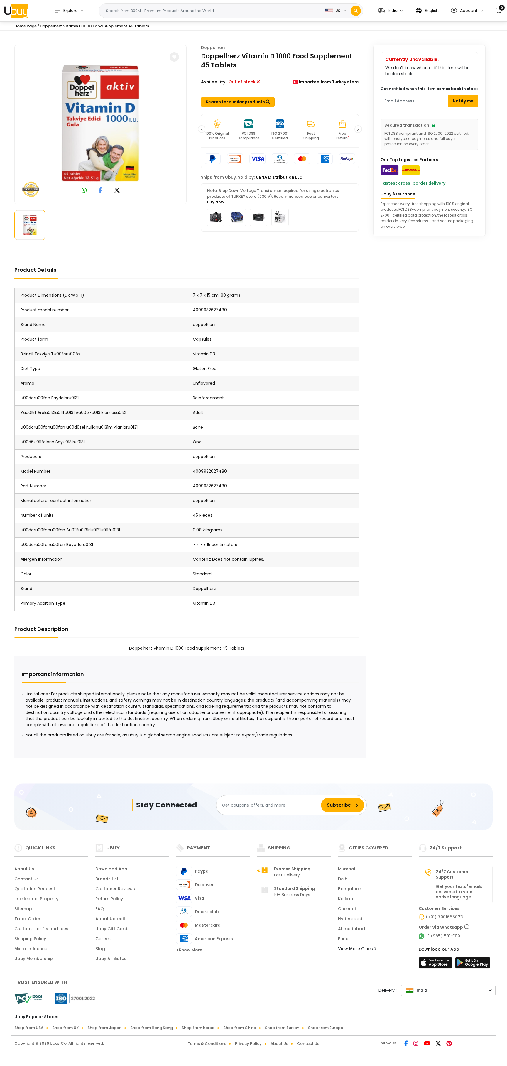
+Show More (189, 950)
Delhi (343, 879)
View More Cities (356, 949)
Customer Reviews (115, 889)
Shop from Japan (104, 1027)
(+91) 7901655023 (444, 917)
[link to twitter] (117, 190)
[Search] (356, 11)
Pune (343, 939)
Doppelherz (213, 47)
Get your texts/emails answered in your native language (459, 892)
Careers (104, 939)
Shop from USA (28, 1027)
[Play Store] (472, 964)
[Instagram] (416, 1044)
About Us (24, 869)
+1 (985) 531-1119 (442, 936)
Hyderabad (350, 919)
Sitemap (23, 909)
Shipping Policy (30, 939)
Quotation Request (34, 889)
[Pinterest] (449, 1044)
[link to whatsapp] (84, 190)
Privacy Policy (248, 1043)
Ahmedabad (351, 929)
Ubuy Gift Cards (112, 929)
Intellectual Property (36, 899)
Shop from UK (65, 1027)
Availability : (214, 82)
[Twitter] (438, 1044)
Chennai (347, 909)
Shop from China (239, 1027)
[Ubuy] (16, 11)
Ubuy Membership (33, 959)
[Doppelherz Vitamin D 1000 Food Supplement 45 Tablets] (100, 123)
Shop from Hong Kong (151, 1027)
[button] (390, 10)
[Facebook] (406, 1044)
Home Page (25, 26)
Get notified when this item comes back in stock (429, 89)
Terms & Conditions (207, 1043)
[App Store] (436, 964)
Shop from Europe (325, 1027)
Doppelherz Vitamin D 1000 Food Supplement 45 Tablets (94, 26)
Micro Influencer (31, 949)
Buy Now (215, 202)
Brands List (107, 879)
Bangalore (349, 889)
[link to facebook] (100, 190)
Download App (111, 869)
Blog (100, 949)
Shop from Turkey (282, 1027)
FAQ (99, 909)
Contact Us (26, 879)
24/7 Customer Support (452, 874)
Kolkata (346, 899)
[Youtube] (427, 1044)
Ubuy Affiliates (110, 959)
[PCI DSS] (28, 998)
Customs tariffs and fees (41, 929)
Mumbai (346, 869)
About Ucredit (110, 919)
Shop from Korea (198, 1027)
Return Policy (109, 899)
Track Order (27, 919)
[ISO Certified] (72, 998)
